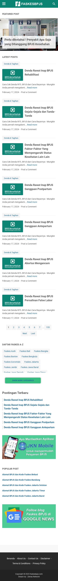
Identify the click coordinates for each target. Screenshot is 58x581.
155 (48, 327)
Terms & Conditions (21, 563)
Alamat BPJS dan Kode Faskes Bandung (21, 480)
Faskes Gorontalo (12, 362)
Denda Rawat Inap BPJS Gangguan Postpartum (29, 422)
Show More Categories (23, 380)
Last (33, 333)
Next (25, 333)
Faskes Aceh (10, 351)
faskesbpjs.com (36, 574)
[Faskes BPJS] (28, 4)
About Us (21, 558)
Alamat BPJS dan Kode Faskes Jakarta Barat (23, 496)
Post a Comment (29, 92)
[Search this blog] (54, 4)
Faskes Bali (25, 351)
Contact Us (33, 558)
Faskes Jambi (10, 367)
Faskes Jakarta (31, 362)
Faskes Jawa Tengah (13, 372)
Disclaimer (45, 558)
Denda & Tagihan (11, 64)
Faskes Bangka (41, 351)
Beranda (11, 558)
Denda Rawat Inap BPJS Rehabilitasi (23, 400)
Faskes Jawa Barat (30, 367)
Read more (32, 87)
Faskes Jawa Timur (37, 372)
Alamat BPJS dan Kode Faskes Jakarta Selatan (24, 485)
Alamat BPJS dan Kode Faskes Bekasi (20, 474)
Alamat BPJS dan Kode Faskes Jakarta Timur (23, 490)
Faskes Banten (11, 356)
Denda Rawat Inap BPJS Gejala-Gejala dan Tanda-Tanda (40, 111)
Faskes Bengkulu (29, 356)
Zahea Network (34, 577)
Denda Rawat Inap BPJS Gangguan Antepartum (29, 427)
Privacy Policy (39, 563)
